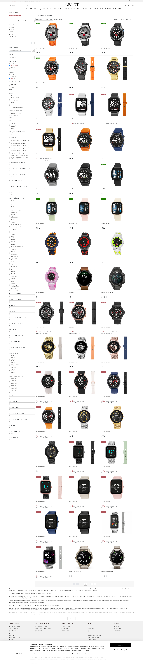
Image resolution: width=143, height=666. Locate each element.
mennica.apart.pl (117, 626)
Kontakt (11, 639)
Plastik (13, 102)
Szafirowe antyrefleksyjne (17, 107)
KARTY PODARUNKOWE (96, 9)
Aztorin (11, 29)
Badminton (14, 212)
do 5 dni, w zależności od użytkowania (19, 155)
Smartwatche (14, 65)
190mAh (13, 357)
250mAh (13, 362)
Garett (11, 31)
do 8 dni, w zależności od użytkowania (19, 158)
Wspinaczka (14, 290)
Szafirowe (13, 105)
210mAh (13, 359)
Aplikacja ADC (65, 628)
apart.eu (115, 633)
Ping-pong (14, 258)
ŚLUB (47, 9)
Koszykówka (14, 237)
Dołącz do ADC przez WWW (68, 626)
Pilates (13, 253)
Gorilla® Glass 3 (15, 97)
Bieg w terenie (14, 217)
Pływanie (13, 259)
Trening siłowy (14, 285)
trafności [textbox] (120, 19)
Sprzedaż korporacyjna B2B (94, 635)
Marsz (13, 244)
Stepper (13, 274)
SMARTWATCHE (75, 9)
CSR (89, 632)
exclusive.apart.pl (118, 628)
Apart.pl (11, 12)
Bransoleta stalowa (15, 113)
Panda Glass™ (14, 100)
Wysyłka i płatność (13, 628)
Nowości (51, 19)
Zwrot (10, 632)
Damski (13, 74)
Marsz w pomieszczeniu (16, 246)
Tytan (12, 87)
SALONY (132, 1)
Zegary (13, 67)
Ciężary (13, 222)
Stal (12, 85)
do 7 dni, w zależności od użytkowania (19, 157)
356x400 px (14, 383)
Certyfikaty (11, 635)
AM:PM (11, 27)
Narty (13, 248)
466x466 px (14, 392)
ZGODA (120, 645)
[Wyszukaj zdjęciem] (27, 5)
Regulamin (11, 633)
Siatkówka (14, 266)
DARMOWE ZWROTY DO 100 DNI (27, 1)
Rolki (12, 261)
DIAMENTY (33, 9)
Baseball (13, 214)
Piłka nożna (14, 254)
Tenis (12, 281)
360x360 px (14, 385)
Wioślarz (13, 288)
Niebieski (13, 125)
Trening (13, 283)
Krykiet (13, 239)
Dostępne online (39, 19)
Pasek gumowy (14, 115)
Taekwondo (14, 276)
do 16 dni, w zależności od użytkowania (20, 147)
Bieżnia (13, 219)
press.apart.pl (117, 630)
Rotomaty (13, 68)
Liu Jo (11, 34)
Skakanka (14, 269)
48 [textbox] (130, 19)
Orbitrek (13, 249)
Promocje (46, 19)
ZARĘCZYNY (41, 9)
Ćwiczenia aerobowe (16, 224)
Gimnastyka (14, 229)
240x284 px (14, 381)
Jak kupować (12, 630)
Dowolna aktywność (16, 226)
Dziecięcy (13, 76)
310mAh (13, 369)
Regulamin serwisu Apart (93, 637)
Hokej (13, 232)
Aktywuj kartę (38, 630)
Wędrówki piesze (15, 286)
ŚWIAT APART (117, 9)
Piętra (13, 251)
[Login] (125, 5)
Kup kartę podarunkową (41, 626)
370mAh (13, 370)
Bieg (12, 216)
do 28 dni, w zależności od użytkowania (19, 150)
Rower (13, 263)
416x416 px (14, 390)
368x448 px (14, 387)
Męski (13, 78)
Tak (12, 134)
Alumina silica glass (15, 95)
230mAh (13, 360)
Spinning (13, 273)
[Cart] (132, 5)
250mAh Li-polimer (15, 364)
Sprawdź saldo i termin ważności (43, 628)
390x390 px (14, 388)
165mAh (13, 355)
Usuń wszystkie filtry (22, 20)
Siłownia (13, 268)
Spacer (13, 271)
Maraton (13, 242)
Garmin (12, 33)
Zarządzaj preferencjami (120, 649)
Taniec (13, 278)
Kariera (89, 633)
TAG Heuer (12, 36)
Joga (12, 236)
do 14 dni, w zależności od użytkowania (19, 143)
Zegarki (16, 12)
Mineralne (13, 99)
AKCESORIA (85, 9)
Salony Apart (91, 628)
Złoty (12, 128)
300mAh (13, 367)
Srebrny (13, 126)
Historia (89, 630)
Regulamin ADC (65, 630)
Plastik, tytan (14, 84)
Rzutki (13, 264)
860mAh (13, 372)
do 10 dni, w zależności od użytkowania (20, 140)
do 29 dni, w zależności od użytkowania (19, 152)
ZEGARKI (67, 9)
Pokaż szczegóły (34, 663)
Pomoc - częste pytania (14, 626)
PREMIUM (60, 9)
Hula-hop (13, 234)
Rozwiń (71, 618)
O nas (89, 626)
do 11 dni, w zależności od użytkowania (19, 142)
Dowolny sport (14, 227)
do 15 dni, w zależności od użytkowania (19, 145)
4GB (12, 433)
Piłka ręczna (14, 256)
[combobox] (121, 19)
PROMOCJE (108, 9)
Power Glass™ (14, 104)
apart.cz (115, 632)
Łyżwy (13, 241)
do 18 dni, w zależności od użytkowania (19, 148)
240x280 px (14, 380)
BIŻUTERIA (25, 9)
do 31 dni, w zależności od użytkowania (19, 153)
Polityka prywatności (92, 639)
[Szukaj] (33, 43)
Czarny (13, 123)
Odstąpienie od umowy (14, 637)
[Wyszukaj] (10, 5)
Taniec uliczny (14, 279)
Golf (12, 231)
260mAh (13, 365)
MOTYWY (53, 9)
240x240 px (14, 378)
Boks (12, 221)
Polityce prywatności (83, 653)
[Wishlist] (129, 5)
